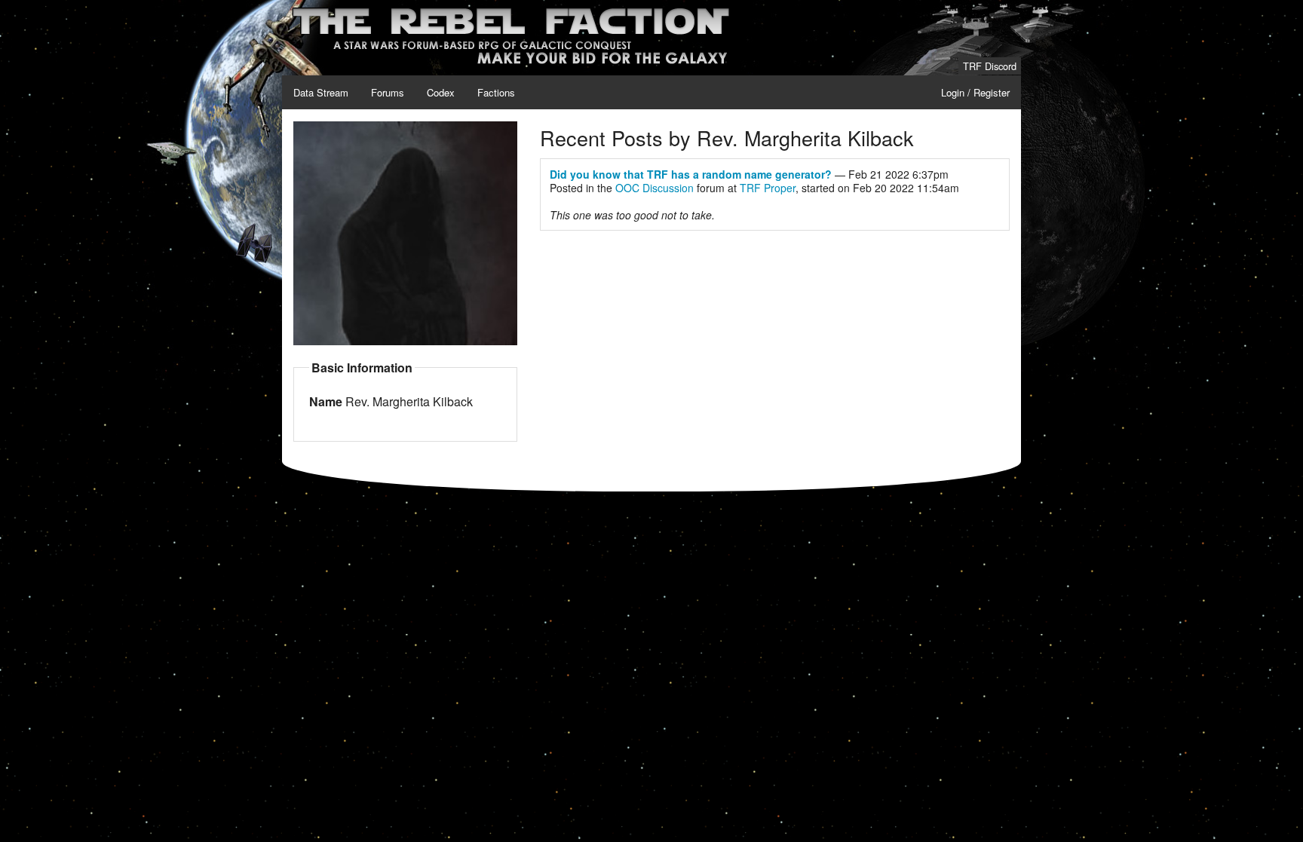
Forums (387, 92)
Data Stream (320, 92)
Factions (496, 92)
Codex (441, 92)
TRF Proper (768, 187)
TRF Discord (989, 66)
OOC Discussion (654, 187)
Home (306, 8)
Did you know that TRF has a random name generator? (691, 174)
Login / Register (975, 92)
